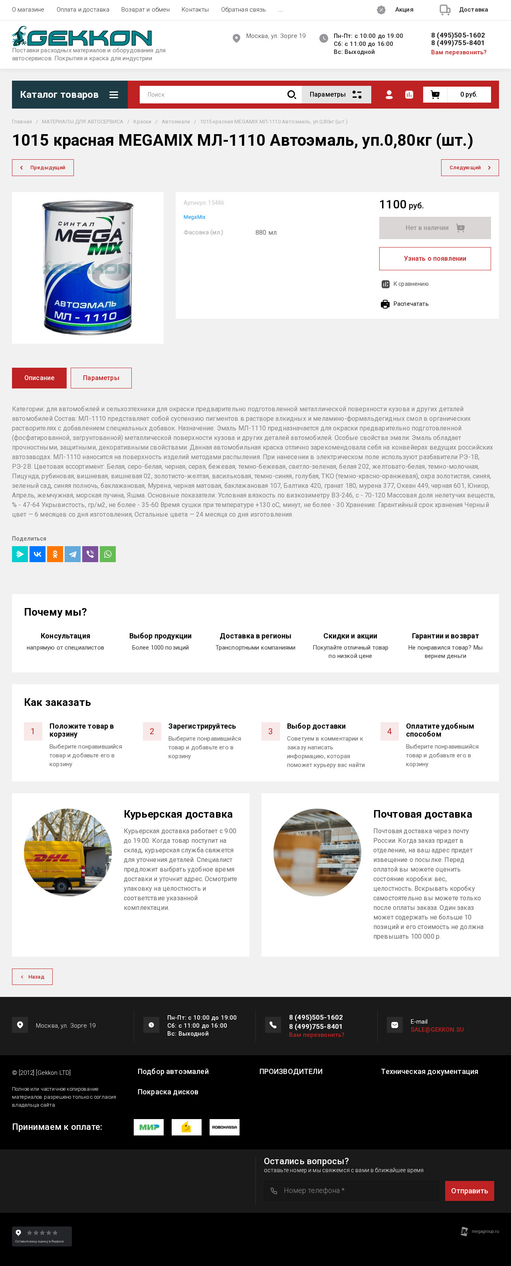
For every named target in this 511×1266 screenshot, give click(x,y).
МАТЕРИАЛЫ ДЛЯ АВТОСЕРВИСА (82, 122)
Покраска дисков (168, 1092)
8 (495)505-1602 (458, 35)
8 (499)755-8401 (458, 43)
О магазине (28, 9)
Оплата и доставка (83, 9)
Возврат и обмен (145, 9)
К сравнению (411, 284)
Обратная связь (243, 9)
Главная (22, 122)
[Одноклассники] (55, 554)
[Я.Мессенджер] (20, 554)
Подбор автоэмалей (173, 1072)
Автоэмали (176, 122)
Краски (142, 122)
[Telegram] (73, 554)
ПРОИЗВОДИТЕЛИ (291, 1072)
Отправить (469, 1191)
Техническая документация (429, 1072)
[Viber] (90, 554)
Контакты (195, 9)
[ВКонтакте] (38, 554)
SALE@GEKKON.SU (437, 1029)
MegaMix (194, 217)
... (280, 9)
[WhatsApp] (108, 554)
